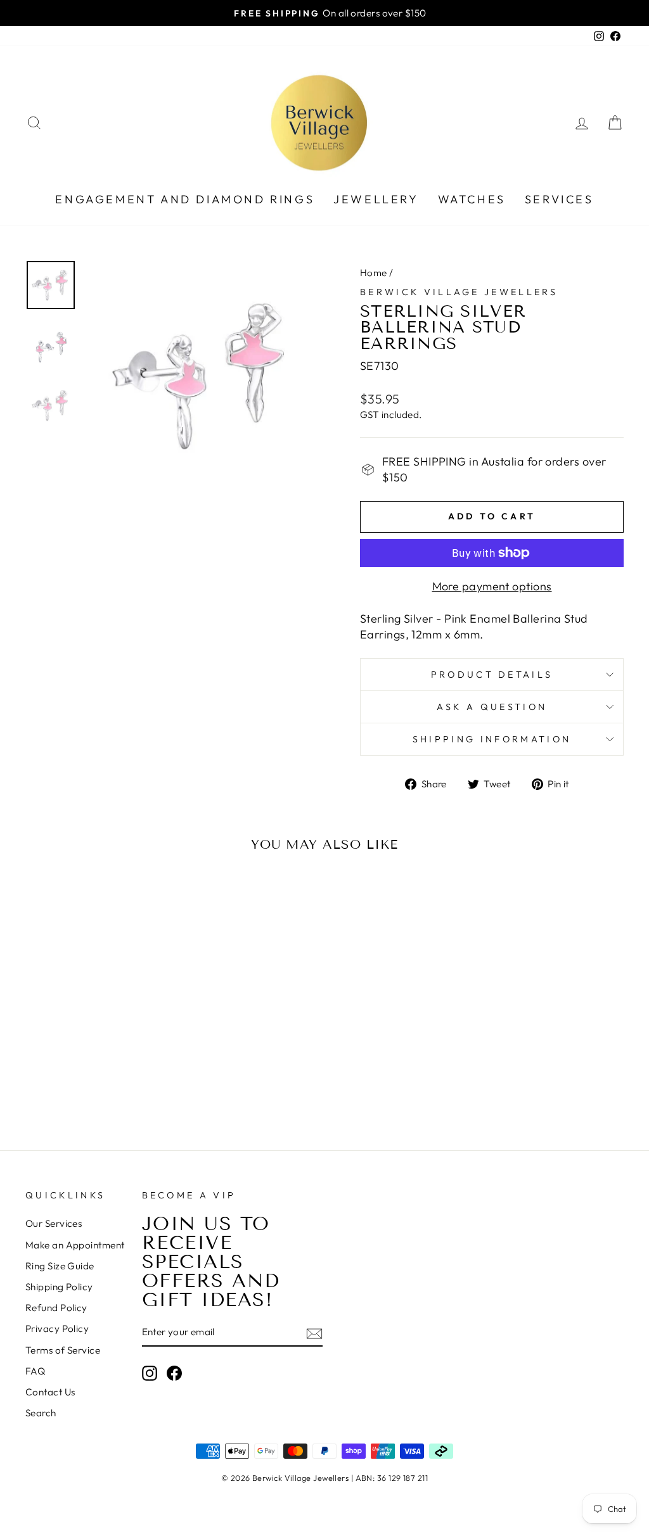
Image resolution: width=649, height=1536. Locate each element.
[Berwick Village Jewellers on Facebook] (174, 1373)
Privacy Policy (57, 1329)
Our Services (53, 1223)
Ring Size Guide (59, 1266)
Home (373, 273)
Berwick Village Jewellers (459, 292)
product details (492, 674)
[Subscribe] (314, 1333)
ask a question (492, 707)
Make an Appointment (75, 1245)
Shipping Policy (59, 1287)
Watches (472, 199)
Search (40, 1413)
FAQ (35, 1371)
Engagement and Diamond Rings (184, 199)
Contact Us (50, 1392)
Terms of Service (62, 1350)
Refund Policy (56, 1308)
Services (559, 199)
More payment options (492, 586)
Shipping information (492, 739)
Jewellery (375, 199)
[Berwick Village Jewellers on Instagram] (149, 1373)
